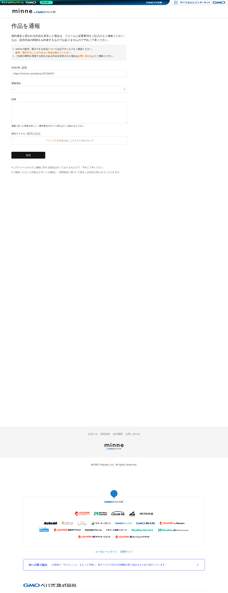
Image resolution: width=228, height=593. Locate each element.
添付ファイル (25, 133)
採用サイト (126, 551)
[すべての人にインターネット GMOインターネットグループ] (203, 2)
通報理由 (16, 83)
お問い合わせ (85, 55)
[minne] (114, 450)
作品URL (19, 67)
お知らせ (93, 433)
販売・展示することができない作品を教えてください (43, 52)
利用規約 (105, 433)
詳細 (13, 99)
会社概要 (118, 433)
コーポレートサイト (106, 551)
